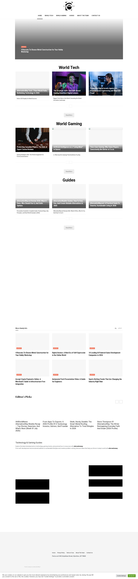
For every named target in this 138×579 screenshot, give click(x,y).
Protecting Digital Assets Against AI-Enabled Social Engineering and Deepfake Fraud (105, 90)
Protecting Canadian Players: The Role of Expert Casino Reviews (32, 148)
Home (40, 15)
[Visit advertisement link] (69, 277)
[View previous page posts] (67, 106)
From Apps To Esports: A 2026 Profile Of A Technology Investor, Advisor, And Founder (55, 424)
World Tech (49, 15)
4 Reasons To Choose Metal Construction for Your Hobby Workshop (42, 51)
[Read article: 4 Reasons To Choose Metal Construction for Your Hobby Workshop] (32, 341)
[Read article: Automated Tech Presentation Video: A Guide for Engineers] (69, 368)
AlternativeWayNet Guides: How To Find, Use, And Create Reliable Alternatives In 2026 (68, 203)
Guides (71, 15)
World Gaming (61, 15)
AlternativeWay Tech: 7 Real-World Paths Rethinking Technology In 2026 (32, 92)
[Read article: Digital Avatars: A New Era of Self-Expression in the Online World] (69, 341)
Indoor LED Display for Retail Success (27, 98)
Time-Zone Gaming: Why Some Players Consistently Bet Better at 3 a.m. (104, 148)
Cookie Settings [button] (121, 575)
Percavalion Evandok (29, 55)
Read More (69, 115)
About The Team (83, 15)
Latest (24, 46)
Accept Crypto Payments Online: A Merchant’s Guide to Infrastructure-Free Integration (30, 381)
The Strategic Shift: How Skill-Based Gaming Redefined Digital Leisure (67, 92)
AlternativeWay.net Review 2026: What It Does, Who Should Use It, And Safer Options (31, 203)
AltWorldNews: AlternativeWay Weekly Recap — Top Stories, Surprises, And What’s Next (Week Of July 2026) (27, 426)
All (116, 328)
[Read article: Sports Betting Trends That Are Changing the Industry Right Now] (106, 368)
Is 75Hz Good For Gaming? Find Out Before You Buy (66, 155)
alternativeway (113, 448)
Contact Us (96, 15)
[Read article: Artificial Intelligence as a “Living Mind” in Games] (69, 140)
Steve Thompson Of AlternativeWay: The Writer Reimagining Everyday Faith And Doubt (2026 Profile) (108, 425)
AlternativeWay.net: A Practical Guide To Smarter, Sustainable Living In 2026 (105, 204)
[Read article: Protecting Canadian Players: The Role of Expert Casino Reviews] (32, 140)
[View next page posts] (70, 106)
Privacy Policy (61, 552)
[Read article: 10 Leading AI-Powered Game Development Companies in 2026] (106, 341)
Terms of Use (70, 552)
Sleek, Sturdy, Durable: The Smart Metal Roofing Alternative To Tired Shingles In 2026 (82, 425)
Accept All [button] (132, 575)
